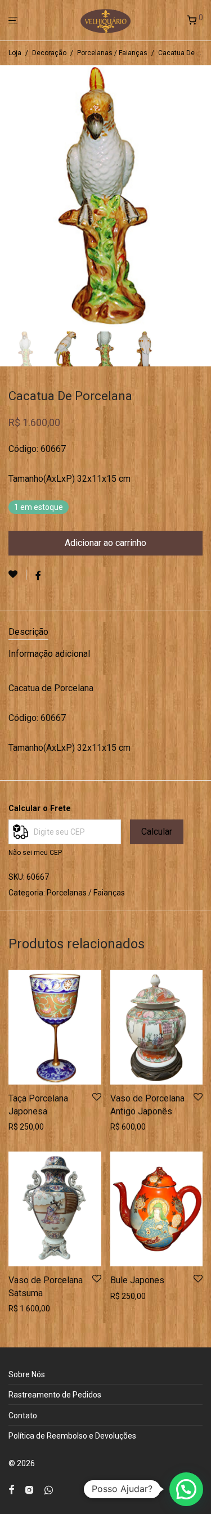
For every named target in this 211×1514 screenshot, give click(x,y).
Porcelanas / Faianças (112, 53)
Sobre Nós (26, 1374)
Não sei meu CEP (35, 853)
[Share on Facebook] (38, 576)
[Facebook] (11, 1489)
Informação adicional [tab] (49, 653)
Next (200, 196)
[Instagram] (29, 1489)
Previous (11, 196)
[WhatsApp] (48, 1489)
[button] (186, 1489)
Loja (14, 53)
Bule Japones (137, 1280)
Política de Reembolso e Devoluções (72, 1435)
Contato (22, 1415)
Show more (25, 1126)
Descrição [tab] (28, 631)
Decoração (49, 53)
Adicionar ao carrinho (105, 542)
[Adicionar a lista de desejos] (17, 575)
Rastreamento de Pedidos (54, 1394)
